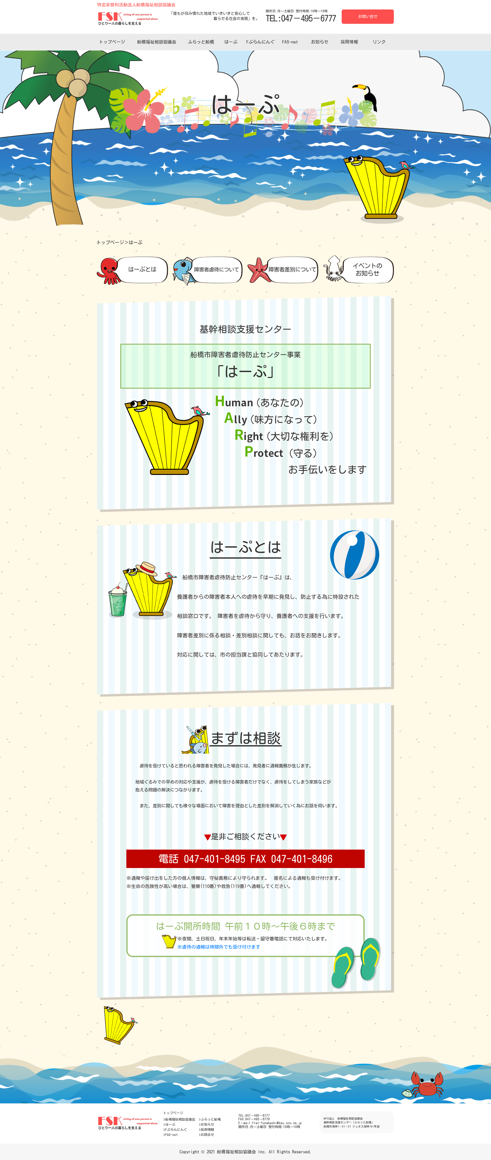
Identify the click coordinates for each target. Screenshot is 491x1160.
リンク (379, 42)
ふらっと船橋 (201, 42)
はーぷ (230, 42)
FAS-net (290, 42)
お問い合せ (367, 16)
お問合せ (207, 1134)
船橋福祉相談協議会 (156, 42)
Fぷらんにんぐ (260, 42)
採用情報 (349, 42)
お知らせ (319, 42)
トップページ (112, 42)
